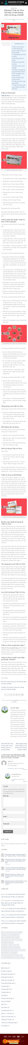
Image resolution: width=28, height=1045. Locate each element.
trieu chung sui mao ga (18, 957)
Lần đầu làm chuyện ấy (7, 942)
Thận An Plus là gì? (18, 47)
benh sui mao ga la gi (7, 932)
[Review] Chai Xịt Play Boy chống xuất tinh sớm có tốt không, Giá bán (15, 861)
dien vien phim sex (6, 939)
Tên (4, 809)
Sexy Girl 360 (5, 1001)
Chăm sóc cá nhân (6, 980)
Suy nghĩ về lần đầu (6, 957)
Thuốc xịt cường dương (8, 1022)
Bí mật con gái (5, 971)
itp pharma (20, 1041)
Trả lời (25, 769)
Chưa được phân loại (7, 983)
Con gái (3, 995)
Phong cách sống (6, 998)
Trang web (6, 823)
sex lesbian (14, 952)
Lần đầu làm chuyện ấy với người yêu (11, 947)
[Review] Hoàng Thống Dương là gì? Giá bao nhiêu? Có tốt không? (15, 855)
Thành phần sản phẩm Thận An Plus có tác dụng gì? (19, 50)
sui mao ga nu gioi (17, 955)
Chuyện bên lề (5, 989)
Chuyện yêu (5, 992)
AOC (19, 1039)
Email (5, 816)
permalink (13, 702)
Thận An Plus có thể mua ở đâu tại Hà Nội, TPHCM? (18, 87)
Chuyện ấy (4, 934)
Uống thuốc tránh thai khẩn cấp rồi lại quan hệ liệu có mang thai (13, 896)
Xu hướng (4, 1025)
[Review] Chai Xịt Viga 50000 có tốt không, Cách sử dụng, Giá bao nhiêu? (16, 882)
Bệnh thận (14, 8)
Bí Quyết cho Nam (7, 974)
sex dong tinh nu (6, 952)
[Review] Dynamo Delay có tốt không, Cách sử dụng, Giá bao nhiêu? (14, 876)
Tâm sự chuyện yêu (7, 1016)
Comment (7, 864)
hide (22, 43)
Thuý (3, 915)
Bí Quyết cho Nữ (6, 977)
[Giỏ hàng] (26, 2)
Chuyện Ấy (4, 986)
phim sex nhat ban (20, 950)
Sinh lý (3, 1004)
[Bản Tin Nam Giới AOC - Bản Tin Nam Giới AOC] (14, 2)
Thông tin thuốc (6, 1019)
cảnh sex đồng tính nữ (13, 934)
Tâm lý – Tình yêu (6, 1013)
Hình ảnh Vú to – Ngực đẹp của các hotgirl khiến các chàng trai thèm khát (13, 903)
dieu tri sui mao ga (17, 939)
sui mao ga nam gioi (7, 955)
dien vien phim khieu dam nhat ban (10, 937)
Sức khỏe (4, 1007)
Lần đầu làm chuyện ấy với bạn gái (10, 945)
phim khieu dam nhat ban (8, 950)
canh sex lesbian (18, 932)
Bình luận (6, 796)
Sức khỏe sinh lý (6, 1010)
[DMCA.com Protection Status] (14, 1043)
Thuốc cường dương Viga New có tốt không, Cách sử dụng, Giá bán (15, 868)
